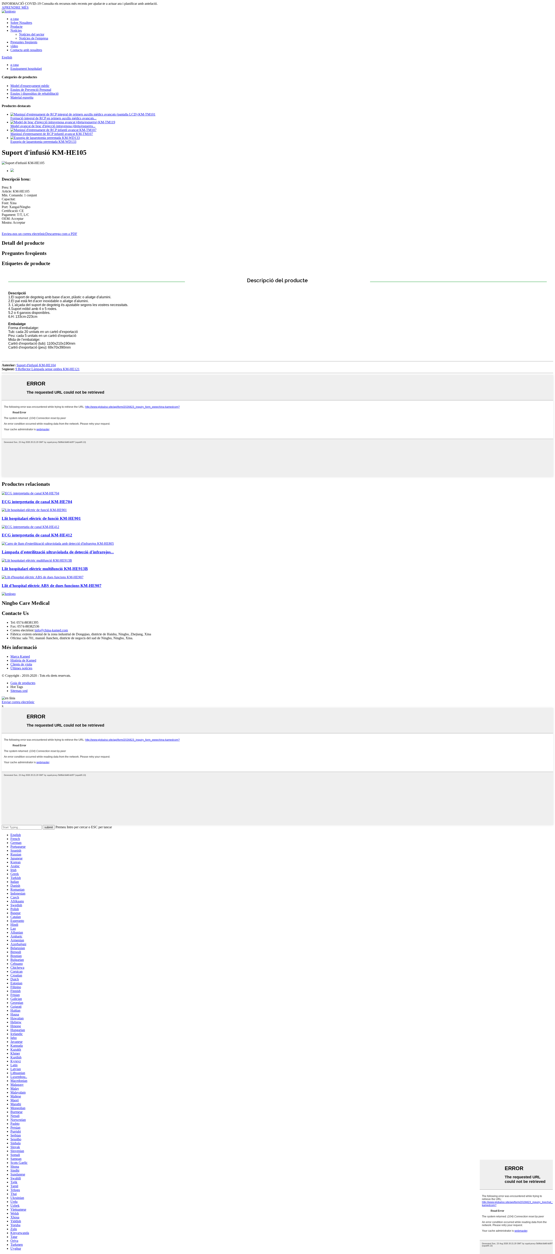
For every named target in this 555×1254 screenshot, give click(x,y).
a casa (14, 19)
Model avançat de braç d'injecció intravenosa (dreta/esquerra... (52, 126)
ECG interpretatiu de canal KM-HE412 (37, 535)
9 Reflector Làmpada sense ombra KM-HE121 (47, 369)
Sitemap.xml (19, 691)
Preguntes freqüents (23, 42)
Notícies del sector (31, 34)
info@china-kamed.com (51, 630)
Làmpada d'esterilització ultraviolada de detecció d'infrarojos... (58, 552)
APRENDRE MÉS (15, 7)
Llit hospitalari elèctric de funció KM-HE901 (41, 518)
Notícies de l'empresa (33, 38)
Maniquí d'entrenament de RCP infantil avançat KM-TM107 (51, 134)
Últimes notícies (21, 668)
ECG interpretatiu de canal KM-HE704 (37, 501)
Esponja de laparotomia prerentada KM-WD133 (43, 142)
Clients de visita (21, 664)
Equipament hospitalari (26, 68)
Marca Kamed (20, 656)
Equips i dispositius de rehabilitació (34, 93)
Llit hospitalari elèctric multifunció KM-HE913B (45, 568)
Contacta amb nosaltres (26, 50)
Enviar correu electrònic (18, 702)
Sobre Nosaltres (21, 22)
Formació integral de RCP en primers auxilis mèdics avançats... (53, 118)
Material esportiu (21, 97)
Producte (16, 26)
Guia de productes (22, 683)
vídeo (14, 46)
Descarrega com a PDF (61, 234)
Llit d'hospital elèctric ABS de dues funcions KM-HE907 (51, 585)
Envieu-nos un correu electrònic (23, 234)
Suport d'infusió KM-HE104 (36, 365)
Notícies (16, 30)
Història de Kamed (23, 660)
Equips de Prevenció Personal (30, 89)
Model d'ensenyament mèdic (29, 86)
